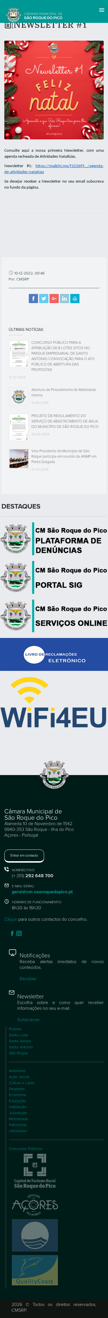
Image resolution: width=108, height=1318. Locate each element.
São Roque (18, 1053)
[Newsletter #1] (54, 89)
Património (18, 1125)
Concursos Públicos (25, 1149)
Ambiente (17, 1071)
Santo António (21, 1047)
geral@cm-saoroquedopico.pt (42, 892)
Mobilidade (18, 1119)
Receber (28, 979)
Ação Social (19, 1077)
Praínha (15, 1029)
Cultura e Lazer (22, 1083)
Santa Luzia (18, 1035)
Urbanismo (18, 1131)
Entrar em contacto (24, 855)
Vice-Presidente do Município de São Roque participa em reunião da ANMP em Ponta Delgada (63, 456)
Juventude (18, 1113)
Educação (17, 1101)
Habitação (17, 1107)
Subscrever (28, 1020)
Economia (17, 1095)
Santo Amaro (20, 1041)
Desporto (17, 1089)
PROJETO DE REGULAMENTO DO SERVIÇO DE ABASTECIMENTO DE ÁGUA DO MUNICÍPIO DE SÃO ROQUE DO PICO (64, 421)
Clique (10, 919)
